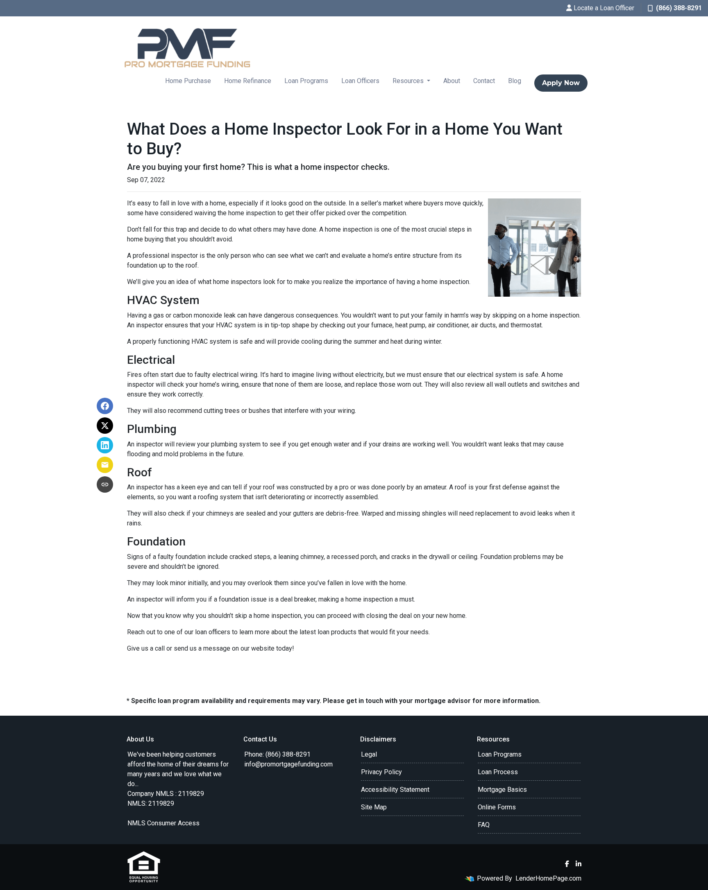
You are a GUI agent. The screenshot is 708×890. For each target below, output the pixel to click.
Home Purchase (188, 81)
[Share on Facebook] (105, 406)
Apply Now (561, 83)
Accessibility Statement (395, 789)
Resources (409, 81)
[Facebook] (567, 864)
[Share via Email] (105, 465)
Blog (514, 81)
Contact (484, 81)
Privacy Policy (381, 772)
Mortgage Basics (502, 789)
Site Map (374, 807)
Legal (369, 754)
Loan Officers (360, 81)
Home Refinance (247, 81)
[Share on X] (105, 425)
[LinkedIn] (578, 864)
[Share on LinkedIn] (105, 445)
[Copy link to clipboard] (105, 484)
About (451, 81)
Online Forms (497, 807)
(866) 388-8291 (679, 8)
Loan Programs (306, 81)
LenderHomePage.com (548, 878)
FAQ (484, 825)
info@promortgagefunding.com (288, 764)
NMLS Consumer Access (163, 823)
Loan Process (498, 772)
